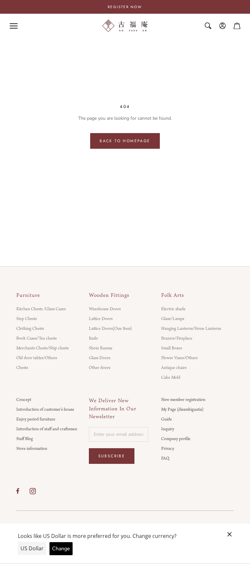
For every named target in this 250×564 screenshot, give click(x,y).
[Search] (208, 26)
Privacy (167, 448)
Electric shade (173, 309)
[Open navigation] (14, 26)
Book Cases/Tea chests (36, 338)
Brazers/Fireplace (176, 338)
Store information (31, 448)
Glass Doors (99, 357)
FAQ (165, 458)
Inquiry (167, 429)
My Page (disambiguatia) (182, 409)
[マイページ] (222, 26)
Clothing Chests (30, 328)
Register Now (125, 6)
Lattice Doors (101, 318)
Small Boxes (171, 348)
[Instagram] (33, 491)
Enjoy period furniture (35, 419)
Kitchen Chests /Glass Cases (41, 309)
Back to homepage (125, 141)
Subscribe (111, 456)
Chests (22, 367)
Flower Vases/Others (179, 357)
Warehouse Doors (105, 309)
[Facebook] (17, 491)
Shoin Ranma (100, 348)
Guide (166, 419)
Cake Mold (170, 377)
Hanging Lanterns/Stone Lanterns (191, 328)
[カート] (237, 26)
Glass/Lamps (172, 318)
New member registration (183, 399)
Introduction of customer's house (45, 409)
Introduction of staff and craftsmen (46, 429)
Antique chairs (174, 367)
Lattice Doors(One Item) (110, 328)
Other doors (99, 367)
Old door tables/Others (36, 357)
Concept (23, 399)
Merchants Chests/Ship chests (42, 348)
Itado (93, 338)
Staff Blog (24, 438)
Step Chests (26, 318)
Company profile (175, 438)
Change (61, 548)
